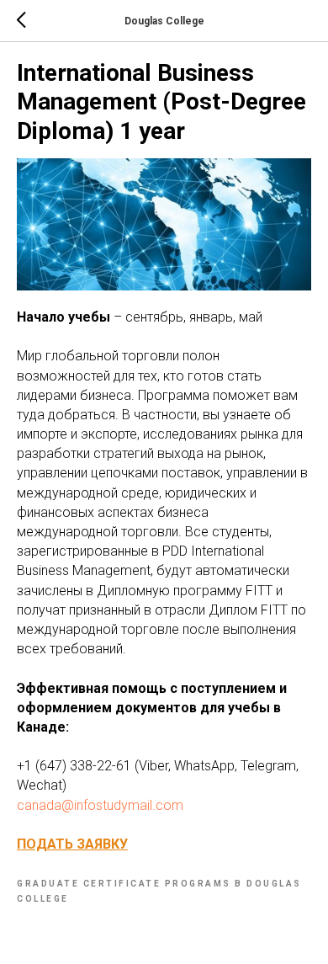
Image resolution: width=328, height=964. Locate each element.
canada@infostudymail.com (100, 805)
